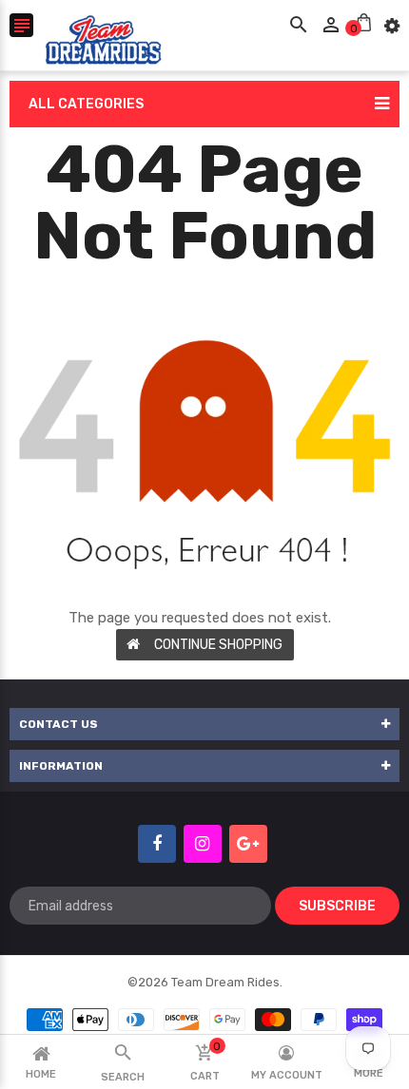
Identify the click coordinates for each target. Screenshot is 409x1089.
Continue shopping (218, 645)
